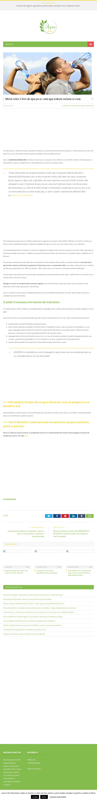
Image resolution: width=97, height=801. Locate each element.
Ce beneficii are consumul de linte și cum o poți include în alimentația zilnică (79, 572)
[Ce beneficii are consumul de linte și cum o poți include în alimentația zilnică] (80, 559)
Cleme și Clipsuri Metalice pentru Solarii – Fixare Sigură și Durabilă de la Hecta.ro (33, 603)
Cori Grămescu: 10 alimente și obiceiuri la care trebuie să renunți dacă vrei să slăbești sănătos (38, 612)
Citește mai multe (58, 796)
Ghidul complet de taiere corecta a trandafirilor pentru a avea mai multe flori (32, 625)
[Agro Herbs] (48, 26)
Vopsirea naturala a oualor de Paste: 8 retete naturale (16, 571)
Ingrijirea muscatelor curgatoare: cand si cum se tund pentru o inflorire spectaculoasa (26, 533)
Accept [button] (35, 797)
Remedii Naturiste (87, 106)
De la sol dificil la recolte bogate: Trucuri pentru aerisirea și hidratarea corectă (32, 616)
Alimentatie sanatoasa (71, 106)
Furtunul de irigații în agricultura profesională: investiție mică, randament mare (48, 6)
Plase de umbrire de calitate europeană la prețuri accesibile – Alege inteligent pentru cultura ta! (39, 608)
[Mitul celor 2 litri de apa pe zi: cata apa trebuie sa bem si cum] (48, 73)
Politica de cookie (34, 769)
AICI (26, 436)
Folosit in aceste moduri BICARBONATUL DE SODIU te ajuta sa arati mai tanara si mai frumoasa (71, 533)
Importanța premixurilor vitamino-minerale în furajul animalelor (27, 599)
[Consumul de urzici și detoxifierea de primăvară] (48, 559)
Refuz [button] (44, 797)
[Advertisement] (48, 128)
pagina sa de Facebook (21, 195)
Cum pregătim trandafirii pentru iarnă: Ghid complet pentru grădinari (29, 621)
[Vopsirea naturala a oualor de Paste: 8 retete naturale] (17, 559)
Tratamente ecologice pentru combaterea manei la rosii (24, 629)
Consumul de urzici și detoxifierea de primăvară (46, 571)
